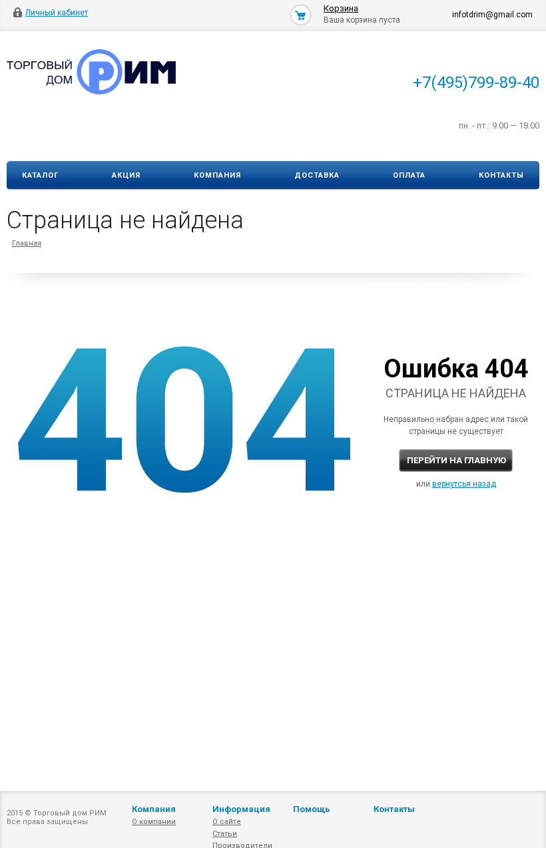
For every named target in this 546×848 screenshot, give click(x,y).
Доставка (317, 175)
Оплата (409, 175)
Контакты (501, 175)
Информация (241, 809)
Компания (217, 175)
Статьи (224, 833)
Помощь (311, 809)
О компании (154, 821)
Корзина (341, 8)
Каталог (40, 175)
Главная (26, 243)
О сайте (226, 821)
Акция (126, 175)
